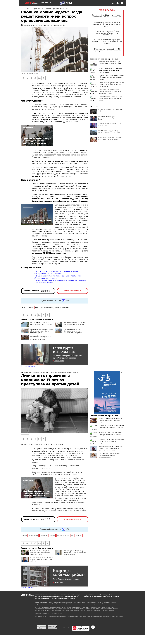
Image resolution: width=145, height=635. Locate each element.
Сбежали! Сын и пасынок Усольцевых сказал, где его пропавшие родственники (111, 441)
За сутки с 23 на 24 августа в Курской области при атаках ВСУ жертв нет (107, 16)
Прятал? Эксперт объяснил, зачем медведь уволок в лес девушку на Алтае (110, 98)
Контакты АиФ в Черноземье (59, 594)
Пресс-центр (90, 594)
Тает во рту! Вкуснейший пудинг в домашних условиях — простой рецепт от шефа (110, 420)
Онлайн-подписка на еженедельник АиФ (49, 596)
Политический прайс (42, 598)
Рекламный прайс (41, 594)
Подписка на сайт (77, 594)
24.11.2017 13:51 (25, 8)
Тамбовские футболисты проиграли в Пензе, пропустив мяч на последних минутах (107, 41)
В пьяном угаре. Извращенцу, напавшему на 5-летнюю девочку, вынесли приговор (75, 552)
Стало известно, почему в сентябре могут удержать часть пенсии (110, 138)
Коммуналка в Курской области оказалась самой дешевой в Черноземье (106, 33)
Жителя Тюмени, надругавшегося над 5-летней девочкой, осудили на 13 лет (41, 559)
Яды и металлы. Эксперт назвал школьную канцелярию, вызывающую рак (109, 455)
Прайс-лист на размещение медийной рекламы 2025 (101, 596)
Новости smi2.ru (28, 366)
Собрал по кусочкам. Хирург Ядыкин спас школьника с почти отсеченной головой (111, 427)
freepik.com (25, 434)
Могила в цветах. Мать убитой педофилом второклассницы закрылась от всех (40, 552)
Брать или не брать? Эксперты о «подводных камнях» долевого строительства (74, 324)
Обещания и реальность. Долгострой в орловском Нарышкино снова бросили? (73, 331)
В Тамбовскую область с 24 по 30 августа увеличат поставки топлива (107, 50)
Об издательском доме (104, 594)
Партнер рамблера (65, 627)
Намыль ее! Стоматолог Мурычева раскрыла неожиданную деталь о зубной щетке (110, 434)
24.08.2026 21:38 (26, 372)
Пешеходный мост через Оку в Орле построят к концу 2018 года (41, 323)
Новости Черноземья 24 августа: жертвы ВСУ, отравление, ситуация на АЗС (107, 24)
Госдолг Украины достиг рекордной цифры (110, 110)
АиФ (36, 73)
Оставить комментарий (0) (72, 291)
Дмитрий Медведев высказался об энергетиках (109, 124)
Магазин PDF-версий (72, 596)
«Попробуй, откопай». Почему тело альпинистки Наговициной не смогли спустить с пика (110, 448)
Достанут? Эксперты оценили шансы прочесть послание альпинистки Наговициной (111, 84)
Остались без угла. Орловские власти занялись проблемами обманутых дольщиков (40, 337)
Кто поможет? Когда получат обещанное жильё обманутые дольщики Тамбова (56, 272)
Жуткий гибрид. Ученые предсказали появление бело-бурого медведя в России (111, 77)
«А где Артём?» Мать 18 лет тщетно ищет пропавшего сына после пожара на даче (110, 70)
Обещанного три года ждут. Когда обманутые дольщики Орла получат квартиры (41, 331)
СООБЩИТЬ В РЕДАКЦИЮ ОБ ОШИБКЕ (63, 598)
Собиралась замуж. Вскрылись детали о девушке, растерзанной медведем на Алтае (110, 91)
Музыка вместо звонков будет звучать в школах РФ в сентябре (109, 131)
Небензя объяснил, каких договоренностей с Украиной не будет (109, 118)
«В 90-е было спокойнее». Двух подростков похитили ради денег (110, 62)
